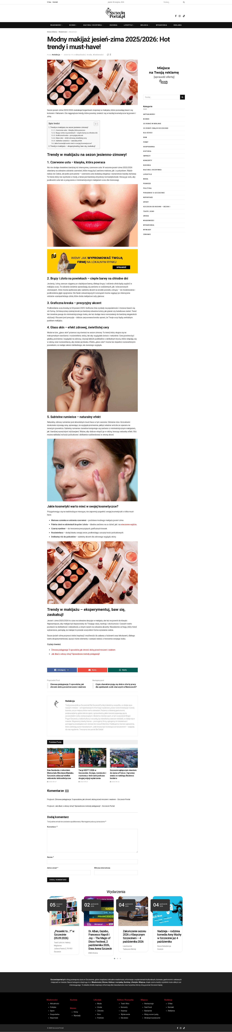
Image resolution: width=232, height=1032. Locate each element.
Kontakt (55, 2)
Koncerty (147, 160)
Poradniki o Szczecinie (154, 193)
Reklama (178, 25)
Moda (145, 179)
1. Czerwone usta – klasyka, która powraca (69, 130)
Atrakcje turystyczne (152, 1018)
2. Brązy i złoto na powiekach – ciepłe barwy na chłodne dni (75, 133)
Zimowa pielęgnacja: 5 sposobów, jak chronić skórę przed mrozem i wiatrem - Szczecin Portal (92, 799)
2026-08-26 (115, 781)
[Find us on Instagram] (180, 13)
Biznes (72, 25)
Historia (147, 151)
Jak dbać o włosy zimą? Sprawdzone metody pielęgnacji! (75, 654)
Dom (145, 137)
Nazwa (50, 857)
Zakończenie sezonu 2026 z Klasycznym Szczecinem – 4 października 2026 (134, 936)
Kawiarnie (148, 1011)
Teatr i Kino (148, 211)
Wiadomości (55, 25)
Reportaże (148, 197)
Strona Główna (52, 32)
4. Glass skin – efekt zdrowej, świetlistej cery (70, 138)
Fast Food (148, 1007)
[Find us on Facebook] (175, 13)
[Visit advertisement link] (92, 261)
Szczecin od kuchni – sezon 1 (156, 206)
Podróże (147, 183)
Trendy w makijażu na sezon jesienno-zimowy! (69, 127)
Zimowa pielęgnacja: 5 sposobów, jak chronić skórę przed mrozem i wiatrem (83, 650)
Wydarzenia (161, 25)
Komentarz (52, 827)
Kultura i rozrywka (92, 25)
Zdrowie (147, 234)
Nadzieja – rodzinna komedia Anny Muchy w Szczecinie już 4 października (169, 936)
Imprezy (147, 156)
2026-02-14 (68, 55)
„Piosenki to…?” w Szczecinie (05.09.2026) (64, 935)
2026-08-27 (52, 781)
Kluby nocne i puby (151, 1014)
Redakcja (56, 55)
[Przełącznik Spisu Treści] (94, 124)
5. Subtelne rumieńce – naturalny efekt (68, 141)
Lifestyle (128, 25)
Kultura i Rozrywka (125, 1000)
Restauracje (149, 1004)
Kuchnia (113, 25)
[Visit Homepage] (116, 12)
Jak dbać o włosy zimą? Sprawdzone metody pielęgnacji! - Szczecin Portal (85, 806)
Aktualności (73, 32)
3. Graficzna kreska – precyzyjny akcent (68, 135)
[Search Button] (183, 2)
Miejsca (144, 25)
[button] (113, 958)
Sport (51, 765)
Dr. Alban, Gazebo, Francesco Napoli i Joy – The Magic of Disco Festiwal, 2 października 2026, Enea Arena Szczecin (100, 940)
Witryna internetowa (102, 868)
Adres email (52, 868)
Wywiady (147, 230)
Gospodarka (149, 147)
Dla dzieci (147, 133)
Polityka (147, 188)
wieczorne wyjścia (128, 524)
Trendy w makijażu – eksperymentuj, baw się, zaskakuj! (72, 146)
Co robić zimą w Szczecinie (155, 128)
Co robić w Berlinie (152, 123)
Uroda (89, 55)
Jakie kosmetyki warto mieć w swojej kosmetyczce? (73, 143)
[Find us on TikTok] (184, 13)
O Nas (49, 2)
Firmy (145, 142)
